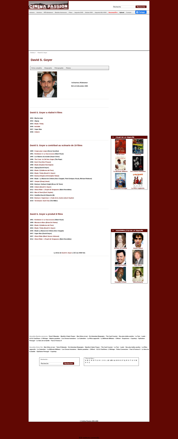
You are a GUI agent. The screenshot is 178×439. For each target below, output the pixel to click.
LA (114, 360)
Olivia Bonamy (138, 282)
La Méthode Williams (120, 171)
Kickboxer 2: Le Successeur (44, 154)
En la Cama (120, 154)
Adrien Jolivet (138, 248)
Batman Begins (40, 176)
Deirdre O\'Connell (120, 248)
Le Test (137, 336)
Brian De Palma (51, 222)
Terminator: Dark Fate (42, 201)
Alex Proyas (46, 162)
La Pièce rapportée (137, 188)
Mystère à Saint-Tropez (68, 336)
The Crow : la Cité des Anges (44, 159)
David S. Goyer (41, 60)
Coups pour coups (41, 151)
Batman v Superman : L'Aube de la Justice (49, 198)
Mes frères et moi (82, 336)
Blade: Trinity (39, 124)
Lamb (143, 336)
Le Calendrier (81, 338)
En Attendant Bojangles (96, 336)
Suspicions (125, 338)
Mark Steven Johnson (51, 236)
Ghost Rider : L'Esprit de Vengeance (47, 189)
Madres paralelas (54, 338)
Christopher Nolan (52, 176)
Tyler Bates (138, 265)
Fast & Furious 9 (56, 340)
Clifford (118, 338)
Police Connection (122, 349)
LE (108, 360)
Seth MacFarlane (120, 265)
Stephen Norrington (46, 165)
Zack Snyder (48, 192)
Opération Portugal (120, 188)
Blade (37, 165)
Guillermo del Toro (47, 170)
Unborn (37, 132)
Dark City (38, 162)
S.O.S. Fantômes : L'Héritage (38, 338)
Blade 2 (37, 170)
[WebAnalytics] (89, 429)
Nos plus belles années (126, 336)
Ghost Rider (39, 236)
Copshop (138, 154)
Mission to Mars (40, 222)
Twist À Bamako (54, 336)
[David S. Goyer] (47, 97)
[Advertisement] (88, 32)
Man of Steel (39, 192)
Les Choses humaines (138, 171)
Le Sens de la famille (43, 340)
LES (111, 360)
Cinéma (32, 52)
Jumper (37, 181)
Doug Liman (45, 181)
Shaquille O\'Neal (120, 282)
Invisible (37, 126)
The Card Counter (111, 336)
